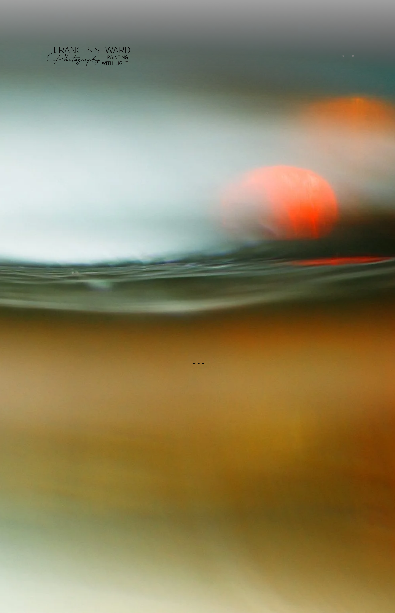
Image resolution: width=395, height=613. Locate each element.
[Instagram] (343, 56)
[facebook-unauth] (337, 56)
